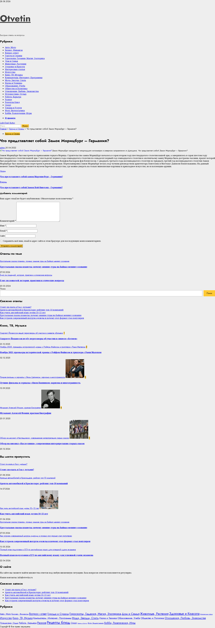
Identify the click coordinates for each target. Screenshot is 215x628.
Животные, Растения (15, 63)
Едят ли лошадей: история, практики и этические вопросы (26, 275)
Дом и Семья (11, 61)
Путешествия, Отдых (15, 94)
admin (2, 147)
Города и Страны (13, 55)
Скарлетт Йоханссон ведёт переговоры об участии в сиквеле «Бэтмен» (31, 333)
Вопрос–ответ (12, 53)
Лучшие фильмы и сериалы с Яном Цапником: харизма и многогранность (32, 377)
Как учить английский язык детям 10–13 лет (23, 312)
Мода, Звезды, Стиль (15, 80)
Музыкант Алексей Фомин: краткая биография (20, 407)
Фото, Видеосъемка (15, 110)
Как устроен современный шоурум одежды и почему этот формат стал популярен (42, 318)
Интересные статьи (15, 69)
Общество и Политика (16, 88)
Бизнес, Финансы (14, 50)
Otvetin (15, 18)
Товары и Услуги (13, 107)
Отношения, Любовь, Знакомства (22, 91)
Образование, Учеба (15, 85)
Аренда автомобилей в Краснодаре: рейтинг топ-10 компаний (31, 309)
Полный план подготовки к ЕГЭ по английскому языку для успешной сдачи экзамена (38, 549)
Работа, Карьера (13, 96)
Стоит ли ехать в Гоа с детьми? (15, 307)
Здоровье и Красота (15, 66)
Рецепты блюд (12, 102)
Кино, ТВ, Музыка (14, 74)
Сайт (2, 235)
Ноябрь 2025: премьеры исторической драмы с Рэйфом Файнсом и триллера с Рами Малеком (42, 346)
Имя (3, 225)
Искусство (10, 72)
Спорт (8, 105)
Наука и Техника (13, 83)
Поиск (3, 288)
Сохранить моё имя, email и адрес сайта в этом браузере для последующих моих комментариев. (52, 241)
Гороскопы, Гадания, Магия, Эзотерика (25, 58)
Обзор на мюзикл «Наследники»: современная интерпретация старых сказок (34, 438)
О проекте (10, 118)
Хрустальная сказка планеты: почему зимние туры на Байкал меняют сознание (34, 261)
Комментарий (8, 221)
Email (3, 230)
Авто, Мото (10, 47)
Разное (8, 99)
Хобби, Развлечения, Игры (18, 113)
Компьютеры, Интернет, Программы (23, 77)
